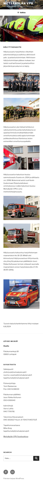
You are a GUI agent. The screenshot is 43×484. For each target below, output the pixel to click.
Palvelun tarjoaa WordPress (13, 478)
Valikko (23, 12)
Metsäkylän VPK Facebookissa (15, 436)
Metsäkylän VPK (18, 3)
